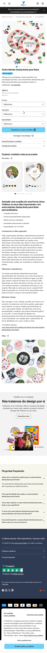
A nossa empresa (8, 557)
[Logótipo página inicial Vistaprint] (23, 3)
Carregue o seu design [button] (21, 136)
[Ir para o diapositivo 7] (31, 193)
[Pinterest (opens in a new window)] (12, 590)
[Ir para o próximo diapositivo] (44, 10)
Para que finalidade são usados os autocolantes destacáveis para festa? (20, 495)
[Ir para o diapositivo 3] (22, 66)
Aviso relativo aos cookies (33, 635)
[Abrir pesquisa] (9, 3)
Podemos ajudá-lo (9, 551)
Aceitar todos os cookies (24, 646)
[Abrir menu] (4, 3)
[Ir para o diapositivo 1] (16, 66)
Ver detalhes (16, 85)
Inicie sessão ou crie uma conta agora (22, 11)
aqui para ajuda (20, 543)
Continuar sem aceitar (35, 615)
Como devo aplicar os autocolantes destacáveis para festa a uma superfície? (22, 504)
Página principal (7, 17)
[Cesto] (42, 3)
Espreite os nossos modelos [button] (22, 130)
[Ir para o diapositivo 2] (19, 66)
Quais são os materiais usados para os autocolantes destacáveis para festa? (21, 478)
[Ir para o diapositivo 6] (30, 66)
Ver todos (5, 158)
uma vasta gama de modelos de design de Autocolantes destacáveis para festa (23, 328)
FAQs (4, 336)
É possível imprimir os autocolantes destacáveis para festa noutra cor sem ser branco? (22, 521)
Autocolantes (39, 17)
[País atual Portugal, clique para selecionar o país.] (42, 590)
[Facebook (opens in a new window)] (3, 590)
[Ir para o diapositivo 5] (27, 66)
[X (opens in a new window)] (9, 590)
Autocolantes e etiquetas (24, 17)
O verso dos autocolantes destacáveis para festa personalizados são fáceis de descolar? (20, 512)
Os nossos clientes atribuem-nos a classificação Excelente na (21, 583)
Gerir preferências (24, 640)
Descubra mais (23, 416)
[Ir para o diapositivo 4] (25, 66)
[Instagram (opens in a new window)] (6, 590)
